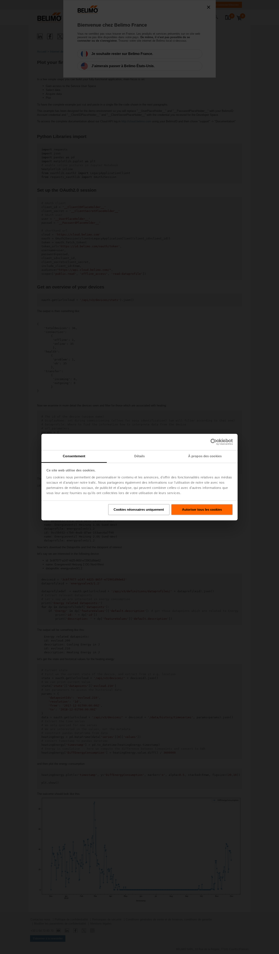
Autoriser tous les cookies (202, 509)
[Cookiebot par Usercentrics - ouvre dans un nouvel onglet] (214, 442)
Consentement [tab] (74, 456)
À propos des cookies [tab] (205, 456)
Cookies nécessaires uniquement (139, 509)
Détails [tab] (139, 456)
